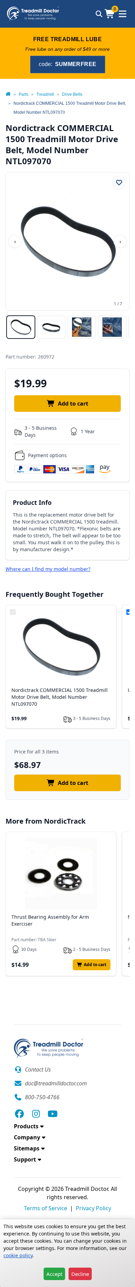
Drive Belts (72, 94)
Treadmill (45, 94)
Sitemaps (26, 1148)
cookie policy (18, 1255)
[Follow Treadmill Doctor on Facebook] (19, 1113)
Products (26, 1126)
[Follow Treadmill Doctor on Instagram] (36, 1113)
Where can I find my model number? (48, 569)
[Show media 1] (21, 327)
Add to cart (73, 403)
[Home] (8, 94)
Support (25, 1159)
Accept (54, 1273)
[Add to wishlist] (119, 182)
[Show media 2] (51, 327)
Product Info (32, 502)
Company (27, 1137)
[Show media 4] (112, 327)
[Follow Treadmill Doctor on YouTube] (52, 1113)
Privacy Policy (93, 1208)
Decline (80, 1273)
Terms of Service (45, 1208)
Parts (23, 94)
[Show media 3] (82, 327)
